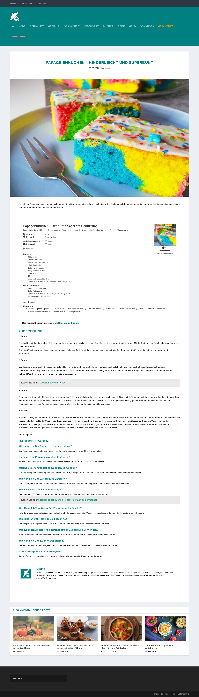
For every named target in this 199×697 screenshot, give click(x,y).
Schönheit (37, 26)
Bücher (108, 26)
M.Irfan (40, 569)
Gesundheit (72, 26)
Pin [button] (166, 248)
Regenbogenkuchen (68, 323)
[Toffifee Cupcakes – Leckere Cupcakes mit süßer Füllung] (77, 628)
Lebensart (91, 26)
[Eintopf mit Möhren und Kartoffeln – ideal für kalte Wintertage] (121, 628)
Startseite (14, 3)
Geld (132, 26)
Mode (22, 26)
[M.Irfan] (26, 578)
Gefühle (54, 26)
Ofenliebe (105, 68)
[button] (161, 250)
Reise (121, 26)
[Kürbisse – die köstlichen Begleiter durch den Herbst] (33, 628)
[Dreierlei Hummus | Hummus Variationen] (165, 628)
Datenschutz (41, 3)
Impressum (27, 3)
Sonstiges (147, 26)
